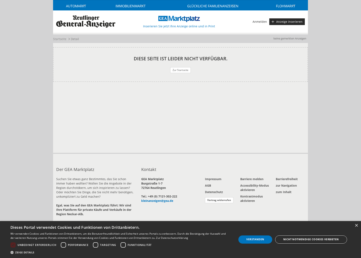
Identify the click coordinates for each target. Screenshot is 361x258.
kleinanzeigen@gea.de (157, 201)
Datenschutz (214, 192)
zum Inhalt (283, 192)
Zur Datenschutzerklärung (172, 238)
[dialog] (180, 239)
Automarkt (76, 6)
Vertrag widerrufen (219, 200)
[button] (120, 252)
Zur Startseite (180, 70)
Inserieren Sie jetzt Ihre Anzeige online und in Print (179, 26)
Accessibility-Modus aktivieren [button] (254, 187)
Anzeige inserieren (289, 22)
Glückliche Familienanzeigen (212, 6)
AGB (208, 185)
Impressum (213, 179)
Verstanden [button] (255, 239)
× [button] (356, 225)
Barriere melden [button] (251, 179)
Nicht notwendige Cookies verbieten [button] (311, 239)
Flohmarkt (285, 6)
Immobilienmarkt (131, 6)
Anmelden (260, 22)
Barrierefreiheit (287, 179)
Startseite (59, 39)
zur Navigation (286, 185)
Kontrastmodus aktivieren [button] (251, 198)
